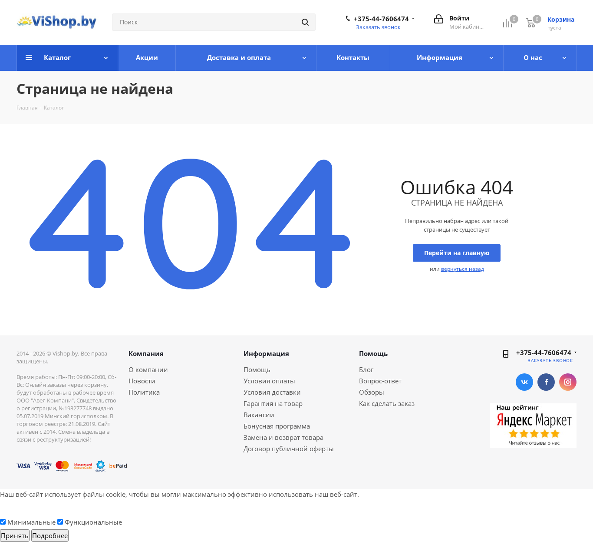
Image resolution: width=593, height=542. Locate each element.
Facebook (546, 382)
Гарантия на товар (273, 403)
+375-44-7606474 (381, 19)
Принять (15, 535)
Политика (144, 392)
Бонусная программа (277, 426)
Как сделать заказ (387, 403)
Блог (366, 369)
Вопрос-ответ (380, 380)
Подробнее (50, 535)
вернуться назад (462, 269)
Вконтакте (524, 382)
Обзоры (371, 392)
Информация (266, 353)
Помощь (257, 369)
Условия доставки (272, 392)
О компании (148, 369)
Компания (146, 353)
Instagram (568, 382)
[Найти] (305, 22)
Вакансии (259, 414)
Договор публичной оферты (289, 448)
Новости (141, 380)
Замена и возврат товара (283, 437)
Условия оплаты (269, 380)
